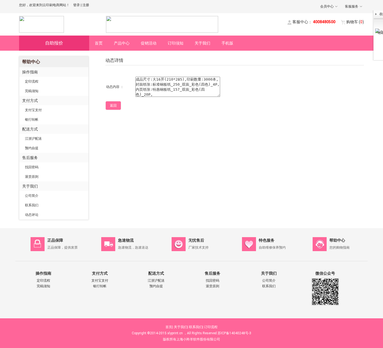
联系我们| (196, 327)
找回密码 (31, 167)
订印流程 (211, 327)
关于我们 (202, 43)
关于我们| (181, 327)
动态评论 (31, 215)
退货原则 (31, 177)
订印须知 (175, 43)
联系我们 (31, 205)
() (355, 22)
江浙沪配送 (33, 139)
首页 (99, 43)
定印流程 (31, 81)
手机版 (227, 43)
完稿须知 (31, 91)
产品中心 (122, 43)
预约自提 (31, 148)
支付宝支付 (33, 110)
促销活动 (148, 43)
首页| (169, 327)
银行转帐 (31, 120)
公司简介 (31, 196)
